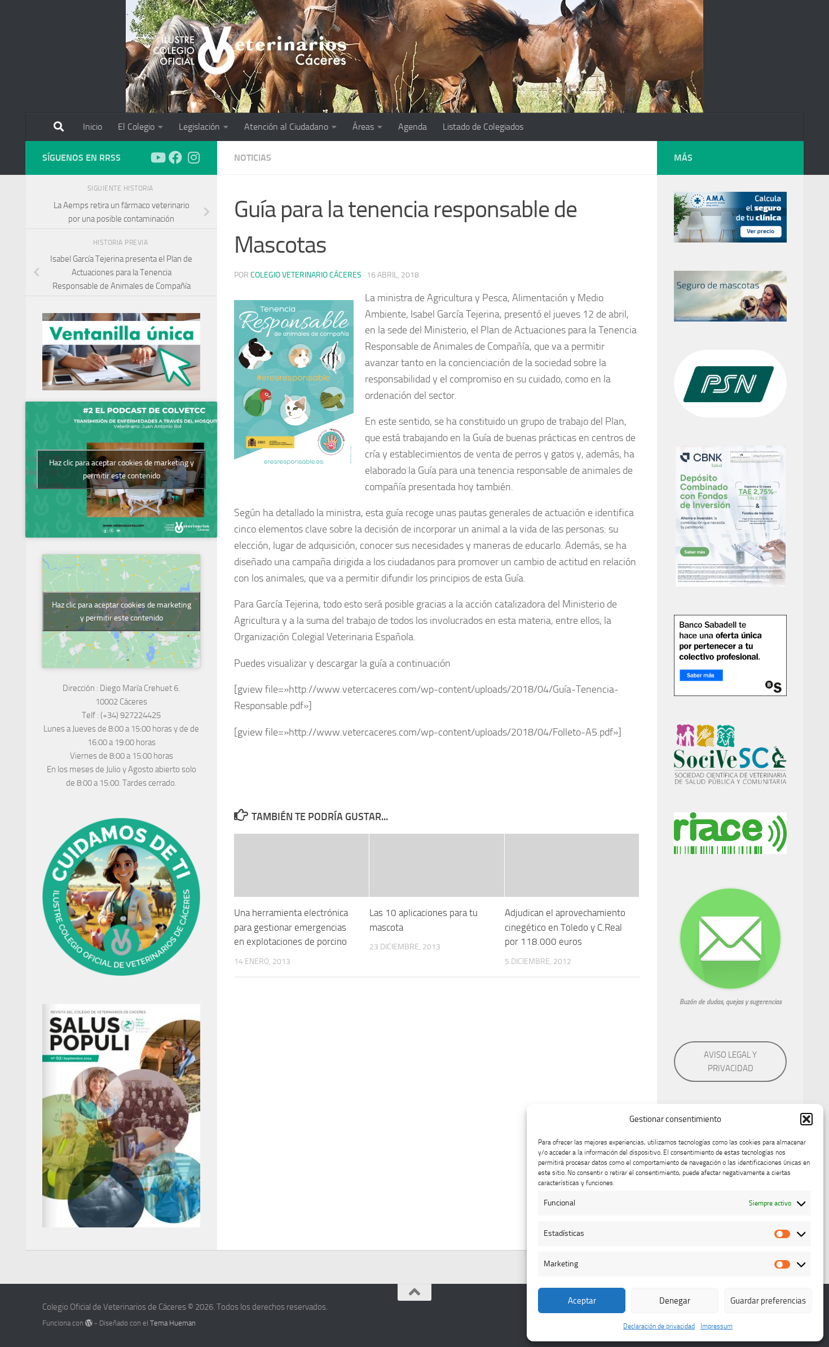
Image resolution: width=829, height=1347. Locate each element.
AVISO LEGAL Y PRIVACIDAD (730, 1061)
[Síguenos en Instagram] (193, 157)
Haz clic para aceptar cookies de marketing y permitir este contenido (121, 469)
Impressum (716, 1326)
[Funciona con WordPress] (88, 1323)
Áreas (363, 126)
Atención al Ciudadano (286, 126)
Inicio (92, 126)
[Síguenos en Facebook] (175, 157)
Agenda (412, 126)
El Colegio (136, 126)
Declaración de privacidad (659, 1326)
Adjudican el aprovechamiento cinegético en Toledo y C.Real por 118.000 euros (565, 927)
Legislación (199, 126)
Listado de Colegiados (483, 126)
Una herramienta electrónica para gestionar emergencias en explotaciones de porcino (291, 927)
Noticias (252, 157)
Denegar (674, 1301)
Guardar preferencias (768, 1301)
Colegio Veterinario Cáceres (305, 275)
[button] (806, 1119)
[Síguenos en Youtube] (157, 157)
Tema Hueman (173, 1323)
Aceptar (582, 1301)
